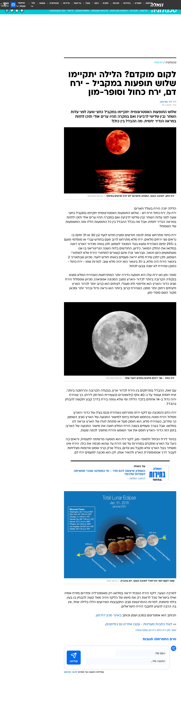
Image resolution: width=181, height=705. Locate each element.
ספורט (138, 3)
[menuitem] (136, 5)
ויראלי (70, 11)
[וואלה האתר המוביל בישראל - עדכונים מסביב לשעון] (157, 5)
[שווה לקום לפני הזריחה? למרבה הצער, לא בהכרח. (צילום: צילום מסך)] (120, 537)
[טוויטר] (12, 10)
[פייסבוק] (7, 10)
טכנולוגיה (54, 3)
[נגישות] (5, 4)
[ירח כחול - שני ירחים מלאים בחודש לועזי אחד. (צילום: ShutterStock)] (120, 342)
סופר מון (171, 630)
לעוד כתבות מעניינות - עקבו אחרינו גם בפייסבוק (139, 624)
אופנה (42, 3)
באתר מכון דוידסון (108, 615)
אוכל (87, 3)
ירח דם (152, 630)
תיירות (66, 3)
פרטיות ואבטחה (99, 11)
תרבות (116, 3)
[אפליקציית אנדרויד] (22, 10)
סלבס (106, 3)
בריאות (77, 3)
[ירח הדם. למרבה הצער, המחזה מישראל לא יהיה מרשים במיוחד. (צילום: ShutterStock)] (120, 163)
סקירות (134, 11)
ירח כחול (161, 630)
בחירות (127, 3)
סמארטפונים (82, 11)
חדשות (143, 11)
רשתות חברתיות (119, 11)
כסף (96, 3)
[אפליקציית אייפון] (17, 10)
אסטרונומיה (141, 630)
